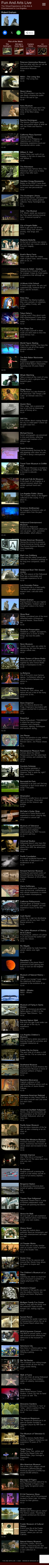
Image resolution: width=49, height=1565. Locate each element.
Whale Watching (27, 375)
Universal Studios (27, 841)
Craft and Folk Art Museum (31, 479)
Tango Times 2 (26, 1449)
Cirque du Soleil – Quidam (31, 269)
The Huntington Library (30, 196)
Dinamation (25, 796)
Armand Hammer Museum (31, 871)
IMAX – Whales (26, 990)
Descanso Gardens (28, 1404)
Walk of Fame (26, 1375)
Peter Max (24, 298)
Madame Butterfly (27, 240)
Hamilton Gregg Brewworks (32, 181)
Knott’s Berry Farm (28, 254)
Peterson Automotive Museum (33, 62)
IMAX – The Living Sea (30, 77)
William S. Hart (26, 152)
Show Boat (24, 614)
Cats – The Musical (28, 211)
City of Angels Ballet (28, 225)
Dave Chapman (27, 703)
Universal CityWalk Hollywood (32, 1110)
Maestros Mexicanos (29, 1080)
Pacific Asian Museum (29, 1125)
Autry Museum (26, 106)
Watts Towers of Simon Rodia (32, 658)
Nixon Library (26, 91)
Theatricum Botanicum (30, 1418)
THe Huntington (27, 688)
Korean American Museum (31, 540)
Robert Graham (27, 600)
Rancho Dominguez (28, 120)
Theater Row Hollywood (30, 1198)
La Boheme (25, 673)
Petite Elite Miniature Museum (33, 1139)
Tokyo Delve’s (26, 313)
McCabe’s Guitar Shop (30, 811)
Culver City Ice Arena (29, 1050)
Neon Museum (26, 644)
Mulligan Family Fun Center (32, 1302)
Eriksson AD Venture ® (38, 1561)
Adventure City (26, 1346)
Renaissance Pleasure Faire (32, 751)
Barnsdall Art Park (28, 781)
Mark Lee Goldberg (28, 555)
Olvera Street (26, 1228)
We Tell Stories (26, 1360)
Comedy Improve (27, 1155)
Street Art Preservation (30, 629)
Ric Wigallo (25, 946)
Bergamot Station (27, 1184)
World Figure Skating (29, 343)
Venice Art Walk (26, 1214)
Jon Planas (25, 735)
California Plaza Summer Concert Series (31, 136)
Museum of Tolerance (29, 826)
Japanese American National (32, 1095)
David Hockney (26, 448)
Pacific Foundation (28, 856)
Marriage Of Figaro (28, 1480)
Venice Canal (25, 1509)
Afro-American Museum (30, 1464)
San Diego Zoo (26, 328)
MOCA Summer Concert (30, 1331)
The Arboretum (26, 167)
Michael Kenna (26, 433)
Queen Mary (25, 404)
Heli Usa (23, 418)
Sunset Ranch (26, 1317)
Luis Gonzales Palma (29, 585)
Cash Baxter (25, 916)
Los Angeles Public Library (31, 493)
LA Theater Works (28, 1243)
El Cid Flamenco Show (30, 1494)
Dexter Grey (25, 1258)
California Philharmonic (30, 901)
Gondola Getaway (28, 766)
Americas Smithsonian (29, 508)
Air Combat (25, 1169)
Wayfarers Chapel (28, 1288)
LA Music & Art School (29, 283)
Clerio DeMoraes (27, 886)
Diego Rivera (25, 389)
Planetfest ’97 (26, 960)
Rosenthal (24, 718)
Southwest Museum (28, 1065)
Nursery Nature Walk (29, 1020)
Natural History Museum (30, 1541)
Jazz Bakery (25, 1389)
